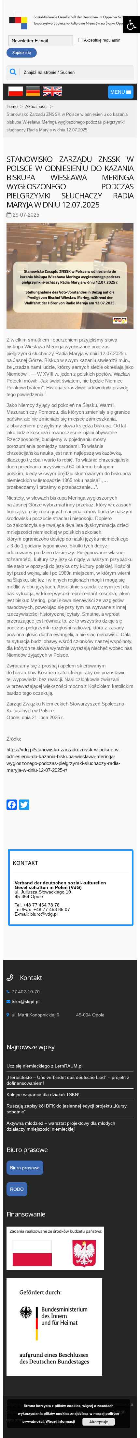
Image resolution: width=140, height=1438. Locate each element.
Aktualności (36, 106)
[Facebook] (12, 806)
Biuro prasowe (25, 1167)
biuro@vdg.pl (44, 914)
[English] (51, 90)
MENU (118, 92)
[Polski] (15, 90)
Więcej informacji (60, 1421)
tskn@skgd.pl (25, 1001)
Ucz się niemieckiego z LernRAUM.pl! (45, 1065)
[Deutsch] (32, 90)
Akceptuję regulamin (101, 40)
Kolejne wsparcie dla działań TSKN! (43, 1094)
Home (12, 106)
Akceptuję (98, 1422)
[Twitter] (24, 806)
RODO (17, 1189)
